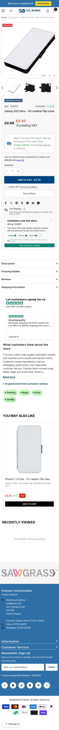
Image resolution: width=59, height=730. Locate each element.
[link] (29, 569)
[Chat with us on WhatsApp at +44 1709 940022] (2, 624)
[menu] (3, 10)
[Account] (47, 10)
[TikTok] (30, 682)
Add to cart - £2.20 (29, 176)
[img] (31, 299)
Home (4, 17)
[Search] (11, 11)
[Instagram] (13, 682)
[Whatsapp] (38, 199)
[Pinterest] (16, 199)
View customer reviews (29, 242)
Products (13, 17)
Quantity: (9, 161)
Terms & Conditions (28, 183)
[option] (29, 50)
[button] (49, 75)
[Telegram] (27, 199)
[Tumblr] (22, 199)
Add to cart (30, 500)
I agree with (13, 183)
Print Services (43, 3)
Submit (51, 664)
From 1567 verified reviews (19, 303)
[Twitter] (11, 199)
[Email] (33, 199)
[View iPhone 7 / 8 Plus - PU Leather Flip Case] (29, 462)
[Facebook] (5, 199)
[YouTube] (38, 682)
